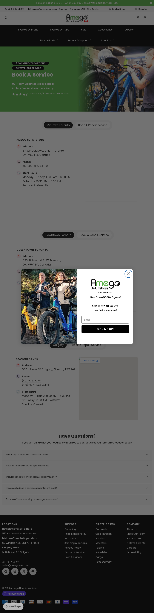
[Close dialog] (128, 274)
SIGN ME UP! (105, 329)
